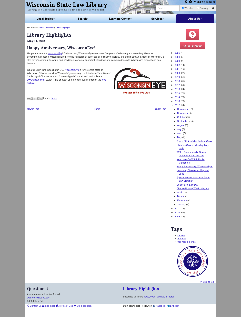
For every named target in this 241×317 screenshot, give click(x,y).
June (180, 133)
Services (156, 19)
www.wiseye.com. (36, 79)
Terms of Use (65, 305)
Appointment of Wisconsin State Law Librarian (193, 179)
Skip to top (208, 281)
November (183, 113)
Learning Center (119, 19)
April (179, 192)
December (183, 109)
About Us (194, 19)
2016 (178, 89)
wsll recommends (187, 241)
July (179, 129)
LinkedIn (174, 305)
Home (41, 27)
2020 (178, 72)
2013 (178, 101)
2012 (178, 105)
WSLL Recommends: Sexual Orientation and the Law (191, 153)
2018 (178, 81)
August (181, 125)
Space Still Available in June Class (194, 141)
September (183, 121)
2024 (178, 56)
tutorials (182, 238)
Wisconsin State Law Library (66, 4)
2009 (178, 216)
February (182, 200)
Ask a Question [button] (192, 45)
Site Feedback (83, 305)
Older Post (160, 108)
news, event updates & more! (159, 296)
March (180, 196)
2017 (178, 84)
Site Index (49, 305)
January (181, 204)
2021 (178, 68)
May (179, 137)
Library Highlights (63, 27)
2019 (178, 76)
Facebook (160, 305)
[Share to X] (34, 98)
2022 (178, 64)
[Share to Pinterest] (41, 98)
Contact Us (35, 305)
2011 (178, 208)
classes (181, 235)
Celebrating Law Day (187, 184)
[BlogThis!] (31, 98)
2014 (178, 97)
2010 (178, 212)
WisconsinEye (55, 53)
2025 (178, 52)
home (54, 98)
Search (82, 19)
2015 (178, 93)
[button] (192, 34)
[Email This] (28, 98)
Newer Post (33, 108)
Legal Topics (45, 19)
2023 (178, 60)
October (181, 117)
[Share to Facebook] (38, 98)
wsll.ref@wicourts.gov (38, 297)
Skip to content (205, 1)
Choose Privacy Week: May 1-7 (193, 188)
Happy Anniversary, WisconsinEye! (194, 166)
